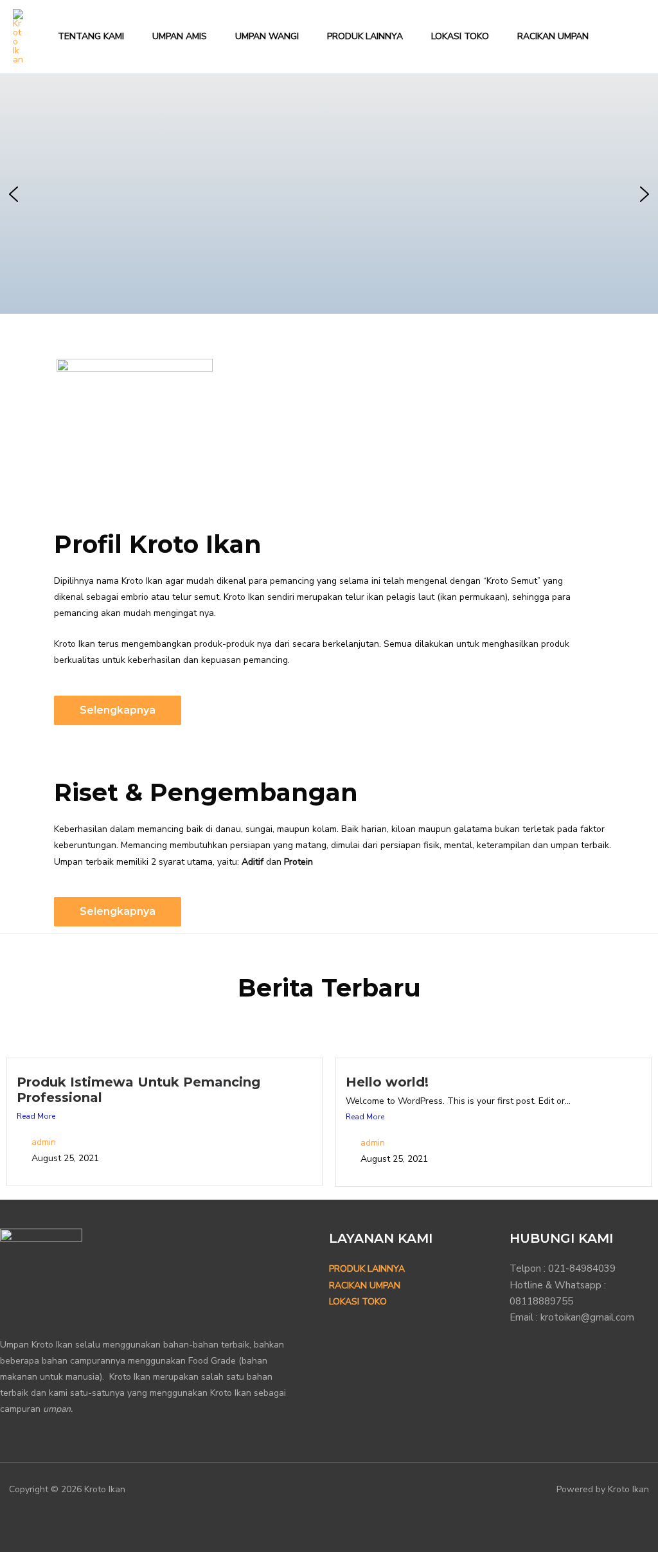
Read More (36, 1116)
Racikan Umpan (364, 1285)
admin (43, 1142)
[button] (639, 36)
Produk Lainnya (367, 1269)
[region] (329, 194)
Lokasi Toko (358, 1301)
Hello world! (387, 1082)
